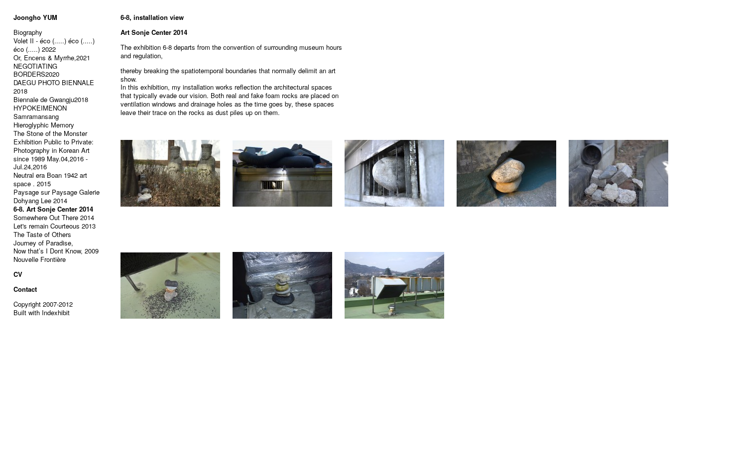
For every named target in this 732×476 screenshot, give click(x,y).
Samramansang (36, 116)
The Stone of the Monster (50, 133)
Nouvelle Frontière (39, 259)
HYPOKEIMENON (40, 108)
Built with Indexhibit (41, 312)
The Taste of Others (42, 234)
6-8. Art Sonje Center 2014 (53, 209)
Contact (25, 289)
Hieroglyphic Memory (43, 124)
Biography (27, 32)
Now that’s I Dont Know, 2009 (56, 250)
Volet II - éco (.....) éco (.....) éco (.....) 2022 (54, 45)
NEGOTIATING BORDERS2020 (36, 70)
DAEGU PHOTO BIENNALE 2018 (53, 87)
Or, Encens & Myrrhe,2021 (51, 57)
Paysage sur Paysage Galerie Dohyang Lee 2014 (56, 196)
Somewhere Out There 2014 (53, 217)
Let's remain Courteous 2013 (54, 226)
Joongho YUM (35, 17)
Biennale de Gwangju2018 (50, 99)
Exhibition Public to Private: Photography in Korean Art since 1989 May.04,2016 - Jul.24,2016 (53, 154)
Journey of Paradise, (43, 242)
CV (17, 274)
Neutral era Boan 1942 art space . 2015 (50, 179)
